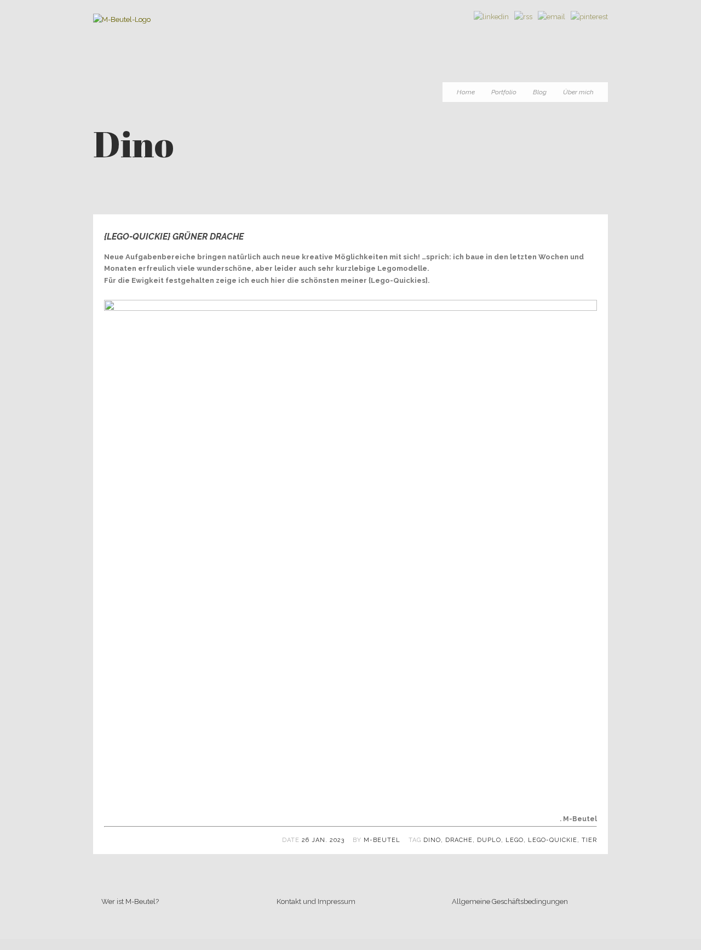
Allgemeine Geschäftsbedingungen (510, 901)
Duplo (489, 840)
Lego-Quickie (552, 840)
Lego (514, 840)
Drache (459, 840)
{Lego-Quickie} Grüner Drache (174, 236)
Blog (540, 92)
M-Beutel (382, 840)
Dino (432, 840)
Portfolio (503, 92)
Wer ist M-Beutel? (130, 901)
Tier (589, 840)
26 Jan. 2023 (323, 840)
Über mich (578, 92)
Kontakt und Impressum (316, 901)
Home (466, 92)
